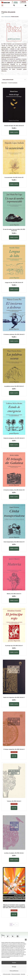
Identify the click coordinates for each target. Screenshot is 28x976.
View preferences (14, 971)
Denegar (14, 967)
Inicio (2, 16)
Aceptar (14, 963)
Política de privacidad (15, 974)
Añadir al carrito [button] (14, 132)
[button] (26, 939)
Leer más (14, 756)
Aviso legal (23, 974)
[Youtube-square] (17, 936)
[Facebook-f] (7, 936)
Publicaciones (7, 16)
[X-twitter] (12, 936)
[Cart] (25, 5)
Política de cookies (6, 974)
